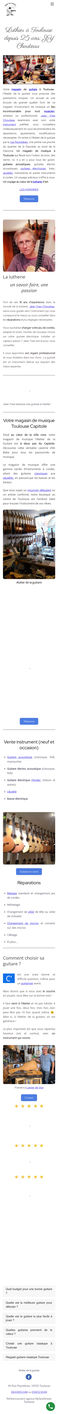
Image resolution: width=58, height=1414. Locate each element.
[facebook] (29, 1376)
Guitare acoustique (19, 757)
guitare (33, 89)
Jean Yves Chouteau (41, 306)
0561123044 (39, 1392)
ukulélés (8, 173)
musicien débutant (39, 490)
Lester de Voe (35, 1087)
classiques (40, 473)
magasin (16, 89)
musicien (49, 111)
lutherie (37, 181)
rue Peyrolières (19, 142)
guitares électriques (33, 168)
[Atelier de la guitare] (10, 16)
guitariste (27, 983)
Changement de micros (23, 923)
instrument (9, 124)
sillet (31, 912)
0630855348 (19, 1392)
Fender (36, 780)
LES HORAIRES (29, 189)
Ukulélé (12, 791)
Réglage (12, 893)
